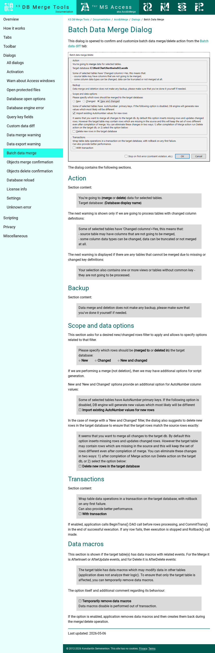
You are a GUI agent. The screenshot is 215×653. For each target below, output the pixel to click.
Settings (14, 198)
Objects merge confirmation (30, 162)
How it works (14, 28)
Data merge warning (24, 135)
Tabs (7, 37)
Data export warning (24, 144)
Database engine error (25, 108)
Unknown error (19, 207)
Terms (151, 648)
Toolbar (9, 46)
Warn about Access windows (31, 81)
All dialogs (15, 62)
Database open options (26, 99)
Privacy (9, 227)
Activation (15, 71)
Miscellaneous (15, 236)
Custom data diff (21, 126)
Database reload (20, 180)
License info (17, 189)
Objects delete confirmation (30, 171)
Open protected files (23, 90)
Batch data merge (22, 153)
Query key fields (20, 117)
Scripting (10, 218)
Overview (11, 19)
